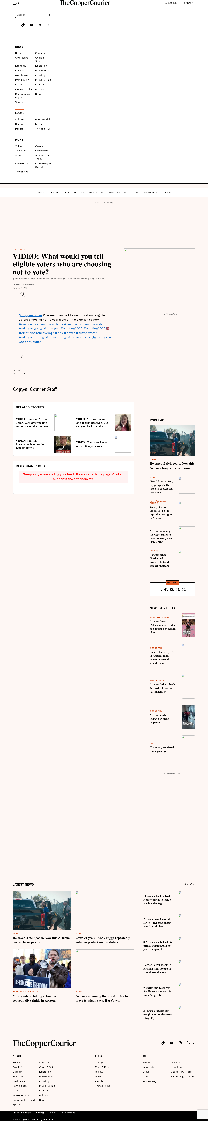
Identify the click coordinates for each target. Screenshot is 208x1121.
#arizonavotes (52, 337)
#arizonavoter (86, 333)
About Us (20, 151)
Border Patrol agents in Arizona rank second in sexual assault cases (162, 657)
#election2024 (71, 328)
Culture (19, 119)
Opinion (39, 146)
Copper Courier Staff (23, 284)
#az (57, 328)
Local (66, 192)
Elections (20, 71)
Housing (40, 75)
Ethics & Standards (22, 1113)
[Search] (48, 14)
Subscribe (171, 2)
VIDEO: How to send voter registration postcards (92, 444)
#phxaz (69, 333)
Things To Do (43, 129)
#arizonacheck (30, 324)
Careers (52, 1113)
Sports (19, 102)
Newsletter (41, 151)
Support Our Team (181, 1072)
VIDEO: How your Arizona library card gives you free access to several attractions (32, 422)
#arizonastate (74, 324)
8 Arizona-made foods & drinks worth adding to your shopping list (157, 945)
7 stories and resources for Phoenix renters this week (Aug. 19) (157, 991)
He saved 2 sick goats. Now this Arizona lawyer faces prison (172, 465)
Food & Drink (43, 119)
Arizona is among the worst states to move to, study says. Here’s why (161, 536)
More (147, 1056)
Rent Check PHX (118, 192)
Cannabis (40, 53)
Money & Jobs (23, 89)
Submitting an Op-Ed (183, 1077)
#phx (59, 333)
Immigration (22, 80)
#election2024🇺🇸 (96, 328)
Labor (18, 85)
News (38, 124)
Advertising (21, 172)
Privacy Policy (68, 1113)
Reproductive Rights (25, 991)
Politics (39, 89)
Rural (38, 94)
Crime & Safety (48, 1067)
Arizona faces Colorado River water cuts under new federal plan (163, 626)
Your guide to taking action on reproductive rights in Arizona (161, 512)
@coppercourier (30, 315)
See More (189, 884)
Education (41, 66)
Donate (188, 3)
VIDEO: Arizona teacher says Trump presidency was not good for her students (92, 422)
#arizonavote (74, 337)
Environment (42, 71)
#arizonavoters (30, 337)
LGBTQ (39, 85)
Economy (20, 66)
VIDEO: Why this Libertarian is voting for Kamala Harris (30, 444)
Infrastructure (43, 80)
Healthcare (21, 75)
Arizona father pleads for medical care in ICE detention (162, 688)
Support (40, 1113)
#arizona (46, 328)
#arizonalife (94, 324)
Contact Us (21, 164)
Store (18, 156)
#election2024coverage (36, 333)
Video (18, 146)
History (19, 124)
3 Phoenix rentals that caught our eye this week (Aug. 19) (157, 1014)
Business (20, 53)
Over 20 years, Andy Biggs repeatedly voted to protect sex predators (162, 486)
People (19, 129)
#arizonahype (29, 328)
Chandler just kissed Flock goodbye (162, 749)
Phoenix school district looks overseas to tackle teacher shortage (160, 560)
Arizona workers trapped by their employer (159, 718)
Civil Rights (21, 58)
